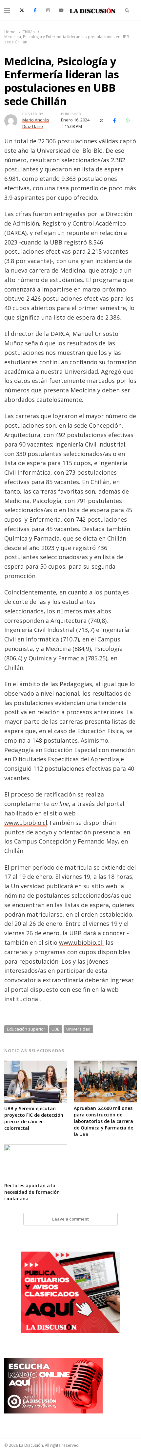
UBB (55, 1029)
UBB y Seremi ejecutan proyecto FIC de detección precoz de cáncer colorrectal (33, 1118)
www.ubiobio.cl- (81, 942)
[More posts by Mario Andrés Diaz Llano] (10, 118)
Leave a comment (70, 1219)
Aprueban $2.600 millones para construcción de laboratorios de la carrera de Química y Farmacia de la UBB (103, 1121)
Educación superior (26, 1029)
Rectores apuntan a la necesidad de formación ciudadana (32, 1192)
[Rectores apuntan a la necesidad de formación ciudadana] (35, 1148)
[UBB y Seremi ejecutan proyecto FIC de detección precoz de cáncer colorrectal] (35, 1064)
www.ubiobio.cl (25, 823)
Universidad (78, 1029)
